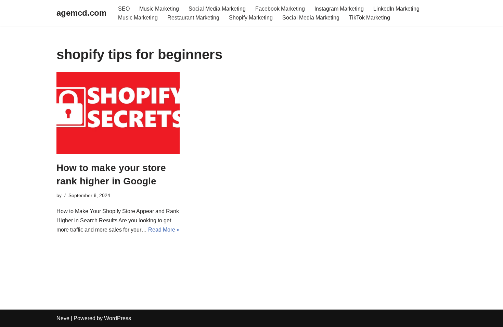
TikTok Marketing (369, 18)
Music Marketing (159, 9)
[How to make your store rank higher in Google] (118, 113)
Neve (62, 318)
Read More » (164, 230)
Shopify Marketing (251, 18)
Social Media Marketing (217, 9)
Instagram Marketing (339, 9)
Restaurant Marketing (193, 18)
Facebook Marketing (280, 9)
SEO (124, 9)
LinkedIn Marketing (396, 9)
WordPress (117, 318)
